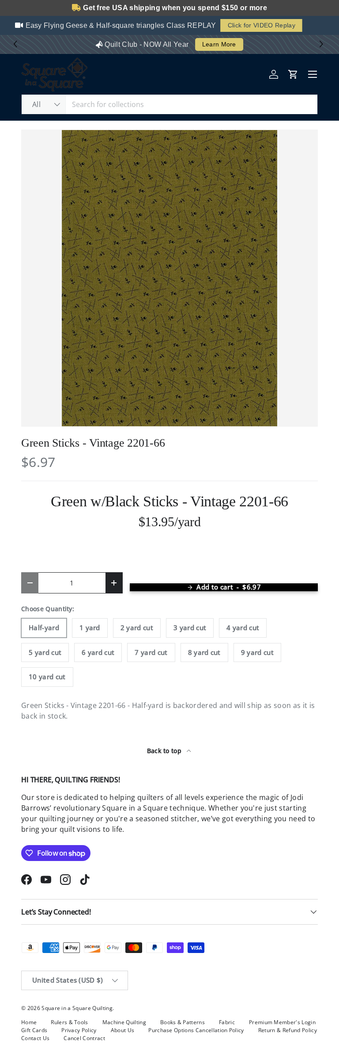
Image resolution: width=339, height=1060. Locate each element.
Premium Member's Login (282, 1022)
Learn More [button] (219, 44)
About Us (123, 1030)
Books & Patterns (182, 1022)
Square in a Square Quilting (77, 1008)
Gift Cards (34, 1030)
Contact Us (35, 1038)
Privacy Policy (78, 1030)
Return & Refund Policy (287, 1030)
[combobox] (169, 104)
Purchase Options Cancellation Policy (196, 1030)
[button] (322, 44)
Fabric (227, 1022)
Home (29, 1022)
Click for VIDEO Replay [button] (255, 25)
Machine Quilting (124, 1022)
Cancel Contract (84, 1038)
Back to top (165, 750)
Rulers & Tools (69, 1022)
